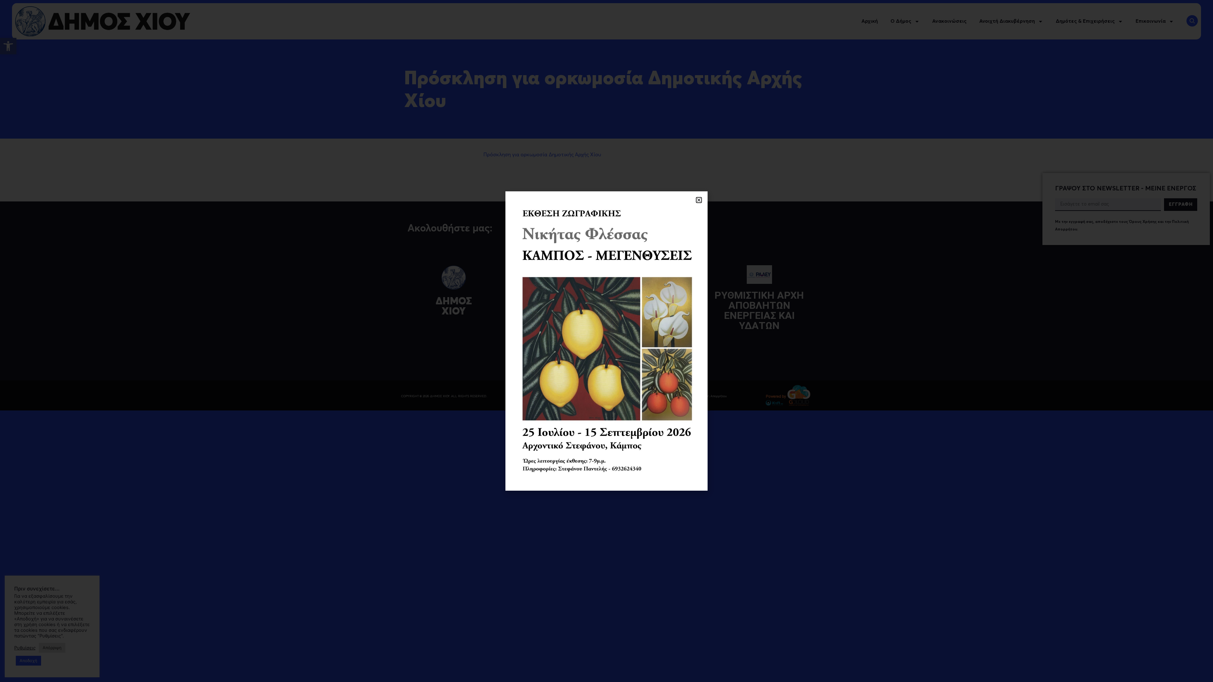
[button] (699, 200)
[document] (606, 341)
